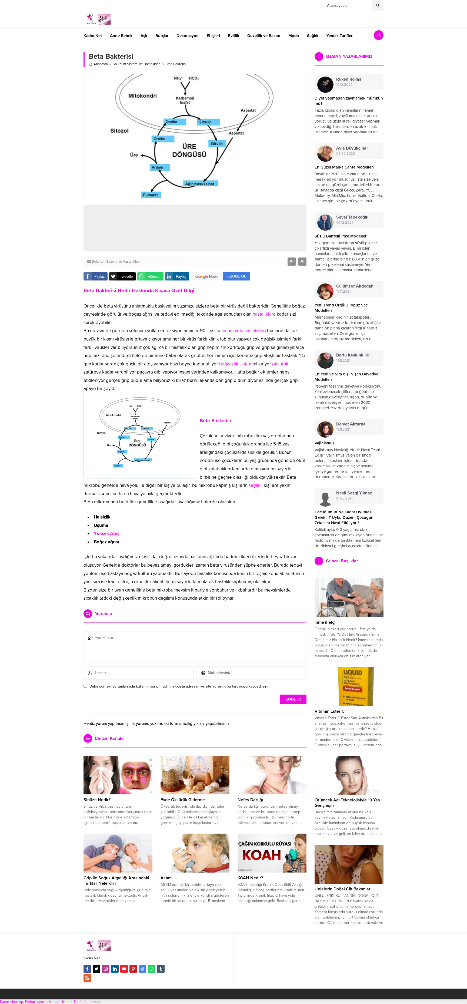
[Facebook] (87, 969)
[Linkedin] (115, 969)
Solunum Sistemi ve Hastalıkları (137, 64)
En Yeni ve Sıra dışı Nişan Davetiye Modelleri (346, 377)
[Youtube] (124, 969)
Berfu (352, 355)
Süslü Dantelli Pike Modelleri (341, 236)
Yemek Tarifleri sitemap (80, 1001)
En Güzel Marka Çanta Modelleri (344, 167)
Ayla (352, 148)
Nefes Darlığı (250, 799)
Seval (352, 217)
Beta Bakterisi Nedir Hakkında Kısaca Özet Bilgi (139, 290)
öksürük (280, 364)
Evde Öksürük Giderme (183, 799)
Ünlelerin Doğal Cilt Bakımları (343, 889)
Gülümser (354, 286)
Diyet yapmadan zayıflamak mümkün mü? (349, 101)
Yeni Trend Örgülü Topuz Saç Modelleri (341, 308)
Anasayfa (101, 64)
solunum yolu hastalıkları (241, 330)
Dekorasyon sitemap (42, 1001)
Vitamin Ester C (330, 711)
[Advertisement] (195, 228)
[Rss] (87, 978)
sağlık (255, 485)
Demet (351, 424)
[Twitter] (96, 969)
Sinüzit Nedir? (97, 799)
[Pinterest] (133, 969)
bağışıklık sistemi (236, 364)
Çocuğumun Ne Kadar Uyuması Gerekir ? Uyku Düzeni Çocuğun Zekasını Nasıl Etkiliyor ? (344, 517)
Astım (166, 878)
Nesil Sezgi (354, 493)
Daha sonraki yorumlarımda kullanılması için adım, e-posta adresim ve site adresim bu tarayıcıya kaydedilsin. (178, 686)
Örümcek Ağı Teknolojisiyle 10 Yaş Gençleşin (347, 802)
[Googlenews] (142, 969)
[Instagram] (105, 969)
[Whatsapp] (151, 969)
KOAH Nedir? (250, 878)
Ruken (348, 79)
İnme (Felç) (325, 622)
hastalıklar (263, 314)
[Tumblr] (161, 969)
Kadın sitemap (11, 1001)
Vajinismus (325, 443)
